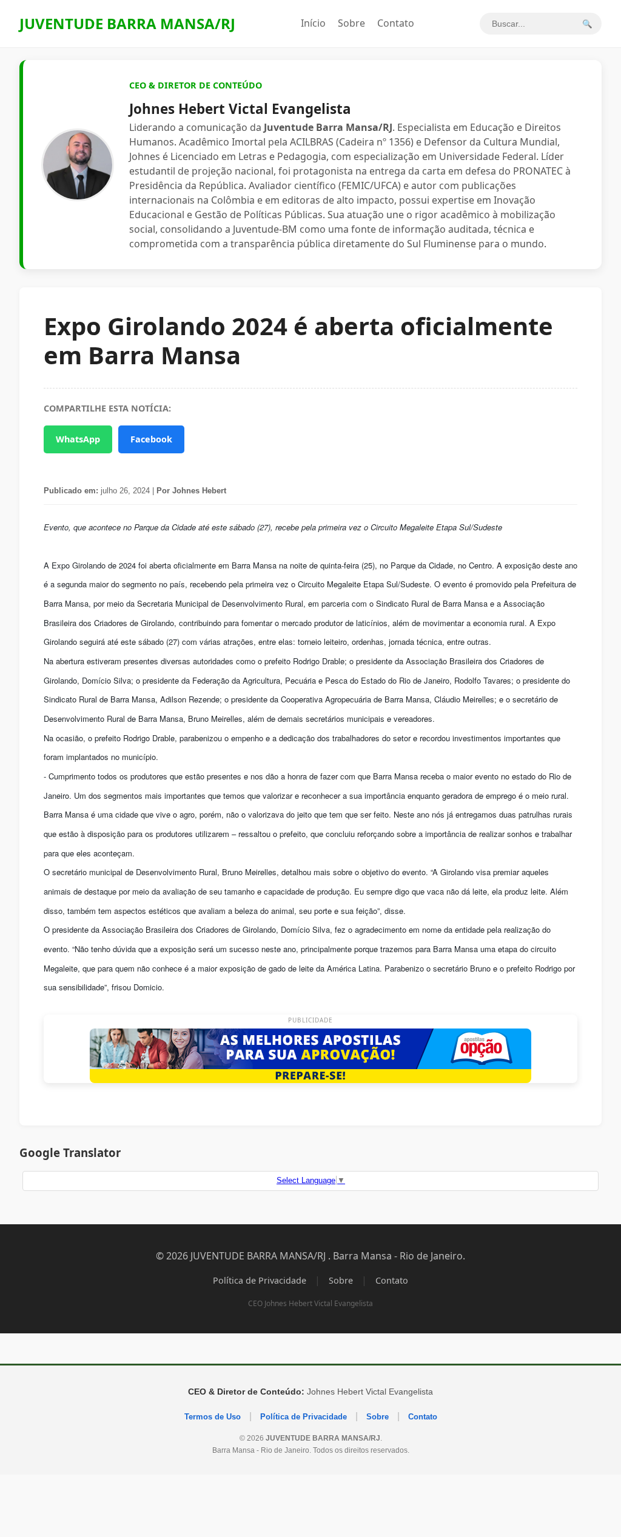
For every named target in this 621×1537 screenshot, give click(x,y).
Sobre (351, 23)
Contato (395, 23)
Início (313, 23)
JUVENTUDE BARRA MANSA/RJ (127, 23)
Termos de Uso (212, 1416)
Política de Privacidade (259, 1280)
